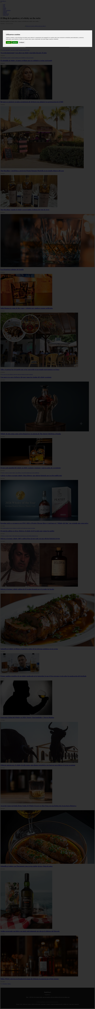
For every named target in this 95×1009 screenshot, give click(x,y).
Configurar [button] (21, 42)
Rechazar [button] (15, 42)
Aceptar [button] (8, 42)
